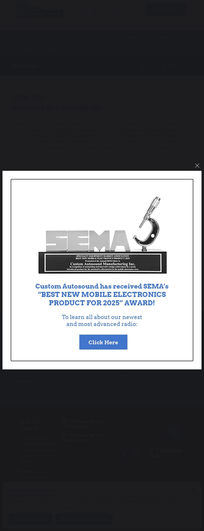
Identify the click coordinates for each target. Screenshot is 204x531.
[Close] (197, 165)
